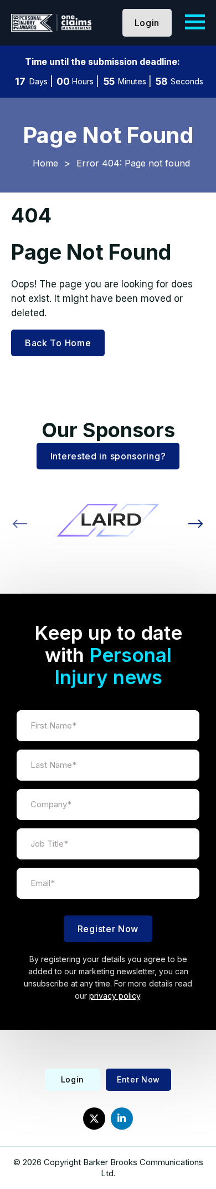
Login (147, 22)
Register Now (108, 928)
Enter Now (138, 1079)
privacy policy (114, 995)
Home (45, 163)
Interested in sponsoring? (108, 456)
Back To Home (58, 342)
